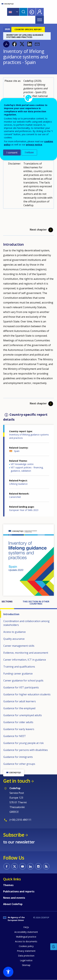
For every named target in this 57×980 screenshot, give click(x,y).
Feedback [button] (53, 946)
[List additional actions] (16, 12)
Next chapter (38, 229)
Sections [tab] (7, 601)
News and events (14, 897)
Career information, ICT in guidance (24, 659)
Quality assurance (14, 639)
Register (40, 12)
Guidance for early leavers (18, 729)
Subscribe (13, 835)
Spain (16, 451)
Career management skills (18, 645)
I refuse (29, 152)
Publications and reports (18, 891)
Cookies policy (26, 946)
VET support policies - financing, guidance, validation (27, 469)
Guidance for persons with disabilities (25, 750)
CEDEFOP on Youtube (22, 866)
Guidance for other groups (19, 764)
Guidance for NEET (14, 736)
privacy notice (34, 144)
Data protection (26, 955)
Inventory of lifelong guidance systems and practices (29, 436)
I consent (11, 152)
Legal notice (26, 960)
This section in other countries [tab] (36, 602)
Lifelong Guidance (18, 483)
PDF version (6, 44)
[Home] (8, 4)
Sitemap (26, 965)
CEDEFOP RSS (46, 866)
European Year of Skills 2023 (23, 510)
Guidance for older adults (18, 722)
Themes (8, 885)
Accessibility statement (26, 931)
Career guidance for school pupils (23, 680)
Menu (39, 19)
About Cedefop (12, 904)
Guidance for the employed (19, 708)
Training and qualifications (19, 666)
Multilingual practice (26, 936)
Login (32, 12)
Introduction (11, 614)
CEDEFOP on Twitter (14, 866)
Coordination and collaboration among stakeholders (26, 623)
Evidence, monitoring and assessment (25, 652)
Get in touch (16, 781)
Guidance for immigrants (18, 757)
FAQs (26, 927)
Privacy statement (26, 950)
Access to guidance (14, 632)
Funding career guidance (18, 673)
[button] (14, 44)
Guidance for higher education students (27, 694)
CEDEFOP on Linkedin (30, 866)
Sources (8, 771)
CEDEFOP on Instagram (38, 866)
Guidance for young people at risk (23, 743)
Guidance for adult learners (19, 701)
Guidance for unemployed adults (22, 715)
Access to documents (26, 941)
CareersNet (15, 496)
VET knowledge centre (22, 464)
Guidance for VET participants (21, 687)
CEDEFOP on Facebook (6, 866)
